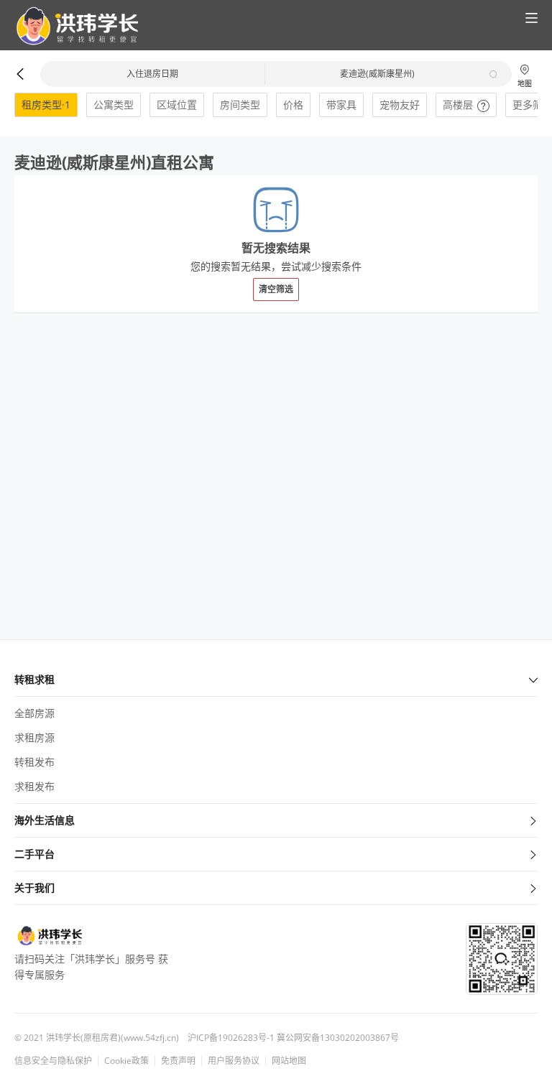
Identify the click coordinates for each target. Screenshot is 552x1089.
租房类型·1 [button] (46, 104)
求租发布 (34, 786)
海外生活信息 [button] (44, 820)
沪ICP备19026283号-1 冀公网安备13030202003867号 (293, 1038)
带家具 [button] (341, 104)
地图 (525, 82)
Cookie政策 (126, 1061)
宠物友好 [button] (400, 104)
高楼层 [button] (458, 104)
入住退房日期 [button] (152, 74)
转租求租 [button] (34, 679)
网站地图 (289, 1061)
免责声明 (178, 1061)
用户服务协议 (233, 1061)
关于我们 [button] (34, 887)
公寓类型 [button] (113, 104)
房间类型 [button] (240, 104)
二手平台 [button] (34, 854)
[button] (71, 26)
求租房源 (34, 737)
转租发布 (34, 762)
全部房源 (34, 713)
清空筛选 (276, 289)
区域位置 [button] (177, 104)
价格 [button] (293, 104)
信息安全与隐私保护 (53, 1061)
